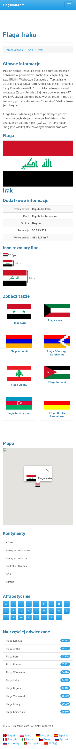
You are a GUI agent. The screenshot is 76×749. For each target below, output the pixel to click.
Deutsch (45, 735)
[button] (38, 485)
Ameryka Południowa (18, 550)
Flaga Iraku (37, 680)
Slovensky (13, 743)
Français (12, 739)
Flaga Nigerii (37, 688)
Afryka (9, 542)
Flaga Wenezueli (37, 696)
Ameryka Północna (16, 558)
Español (63, 735)
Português (34, 743)
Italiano (30, 739)
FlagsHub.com (13, 5)
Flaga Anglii (37, 648)
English (11, 735)
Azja (8, 574)
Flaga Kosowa (37, 640)
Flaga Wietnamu (37, 672)
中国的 (52, 743)
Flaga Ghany (37, 704)
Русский (64, 739)
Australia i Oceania (16, 566)
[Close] (47, 470)
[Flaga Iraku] (38, 163)
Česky (47, 739)
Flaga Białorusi (37, 664)
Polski (28, 735)
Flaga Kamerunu (37, 712)
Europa (10, 582)
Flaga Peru (37, 656)
